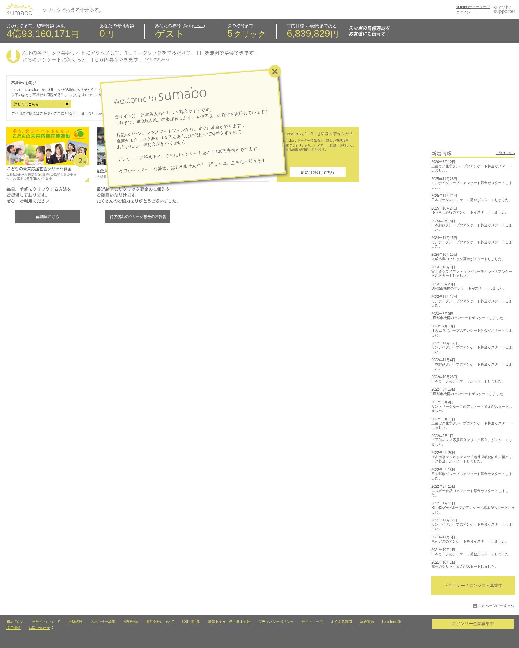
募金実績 (367, 622)
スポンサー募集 (103, 622)
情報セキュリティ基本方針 (229, 622)
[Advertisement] (473, 109)
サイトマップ (312, 622)
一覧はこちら (505, 153)
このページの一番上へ (496, 606)
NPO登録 (130, 622)
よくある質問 (341, 622)
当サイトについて (46, 622)
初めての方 (15, 622)
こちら (199, 26)
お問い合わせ (39, 628)
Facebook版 (391, 622)
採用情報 (13, 628)
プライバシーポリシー (276, 622)
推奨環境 (75, 622)
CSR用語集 (191, 622)
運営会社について (160, 622)
